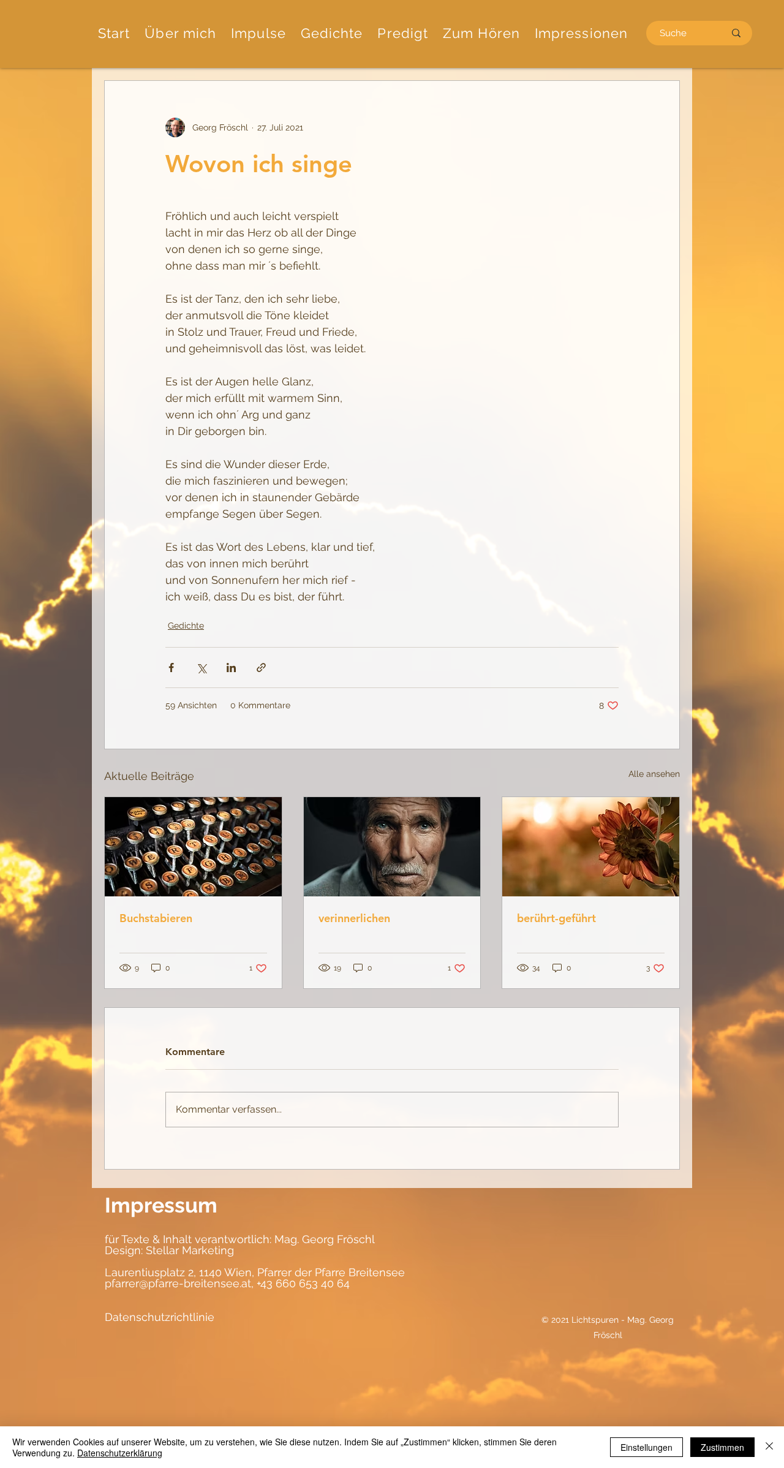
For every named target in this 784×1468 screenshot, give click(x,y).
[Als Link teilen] (261, 667)
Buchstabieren (155, 918)
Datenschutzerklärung (119, 1453)
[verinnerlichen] (392, 846)
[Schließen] (769, 1447)
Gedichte (186, 625)
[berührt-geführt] (590, 846)
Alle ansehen (654, 774)
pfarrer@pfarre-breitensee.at (178, 1283)
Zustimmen (722, 1447)
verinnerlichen (354, 918)
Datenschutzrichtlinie (159, 1317)
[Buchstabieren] (193, 846)
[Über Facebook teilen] (171, 667)
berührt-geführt (556, 918)
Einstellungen (646, 1447)
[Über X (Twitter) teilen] (201, 667)
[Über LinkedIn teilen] (231, 667)
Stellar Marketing (188, 1250)
